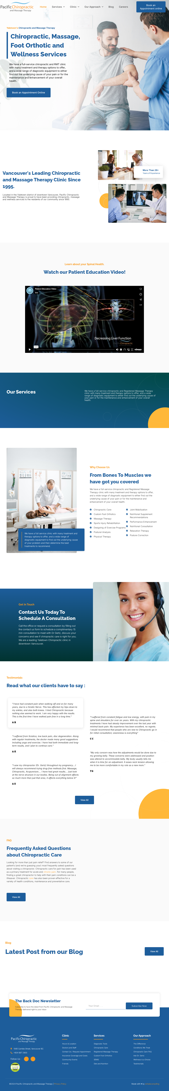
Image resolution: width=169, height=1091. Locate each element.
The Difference (139, 1044)
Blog (111, 6)
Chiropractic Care (101, 1048)
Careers (123, 6)
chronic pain (50, 872)
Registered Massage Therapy (106, 1052)
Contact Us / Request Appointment (76, 1052)
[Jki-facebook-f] (26, 1059)
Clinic (73, 6)
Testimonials (138, 1064)
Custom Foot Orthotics (103, 1056)
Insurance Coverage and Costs (74, 1056)
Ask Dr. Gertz (138, 1056)
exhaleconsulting (152, 1084)
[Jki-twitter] (33, 1059)
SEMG (96, 1060)
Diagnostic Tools (100, 1044)
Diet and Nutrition (101, 1064)
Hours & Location (69, 1044)
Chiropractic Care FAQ (142, 1052)
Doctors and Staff (69, 1048)
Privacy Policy (60, 1084)
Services (57, 6)
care (31, 878)
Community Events (69, 1060)
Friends (65, 1064)
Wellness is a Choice (141, 1060)
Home (43, 6)
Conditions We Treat (141, 1048)
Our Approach (92, 6)
